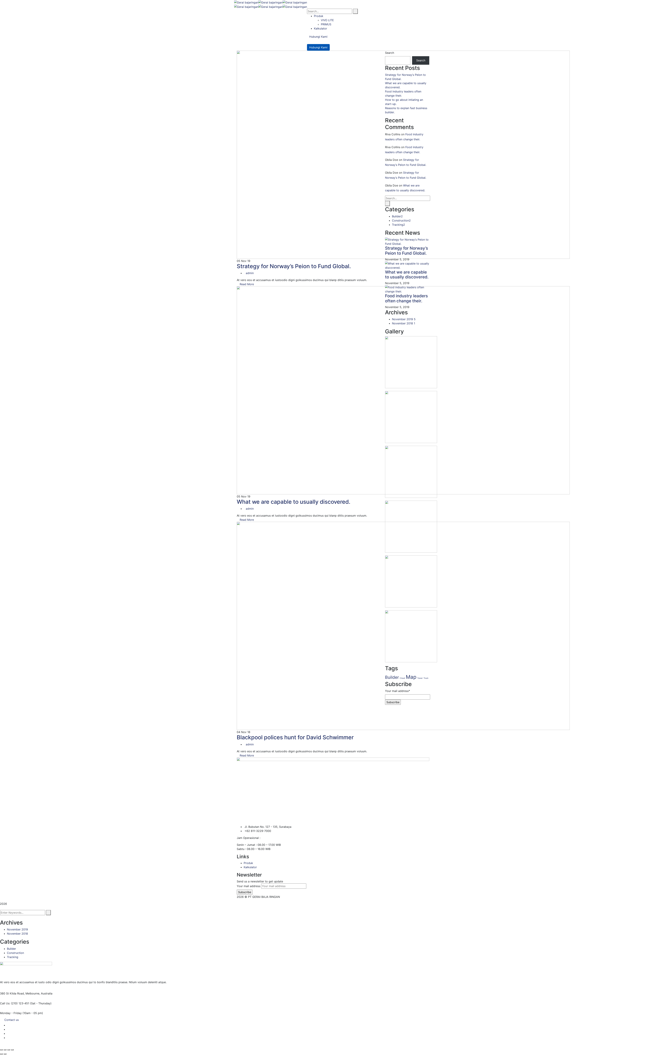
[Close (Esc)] (12, 1049)
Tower (420, 678)
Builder (397, 216)
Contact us (11, 1020)
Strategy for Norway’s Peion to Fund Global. (294, 266)
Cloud (402, 678)
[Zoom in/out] (1, 1049)
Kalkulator (250, 867)
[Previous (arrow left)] (1, 1053)
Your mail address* (397, 691)
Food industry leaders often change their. (406, 298)
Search (389, 52)
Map (411, 677)
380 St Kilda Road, (12, 993)
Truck (426, 678)
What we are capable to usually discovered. (293, 501)
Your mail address (248, 886)
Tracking (398, 224)
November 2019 (404, 319)
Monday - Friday (11, 1013)
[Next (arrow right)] (5, 1053)
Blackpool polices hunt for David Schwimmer (295, 737)
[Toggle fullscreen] (5, 1049)
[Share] (8, 1049)
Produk (248, 863)
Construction (401, 220)
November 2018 (403, 323)
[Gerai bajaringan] (246, 2)
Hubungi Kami (318, 36)
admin (250, 273)
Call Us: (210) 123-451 (14, 1003)
